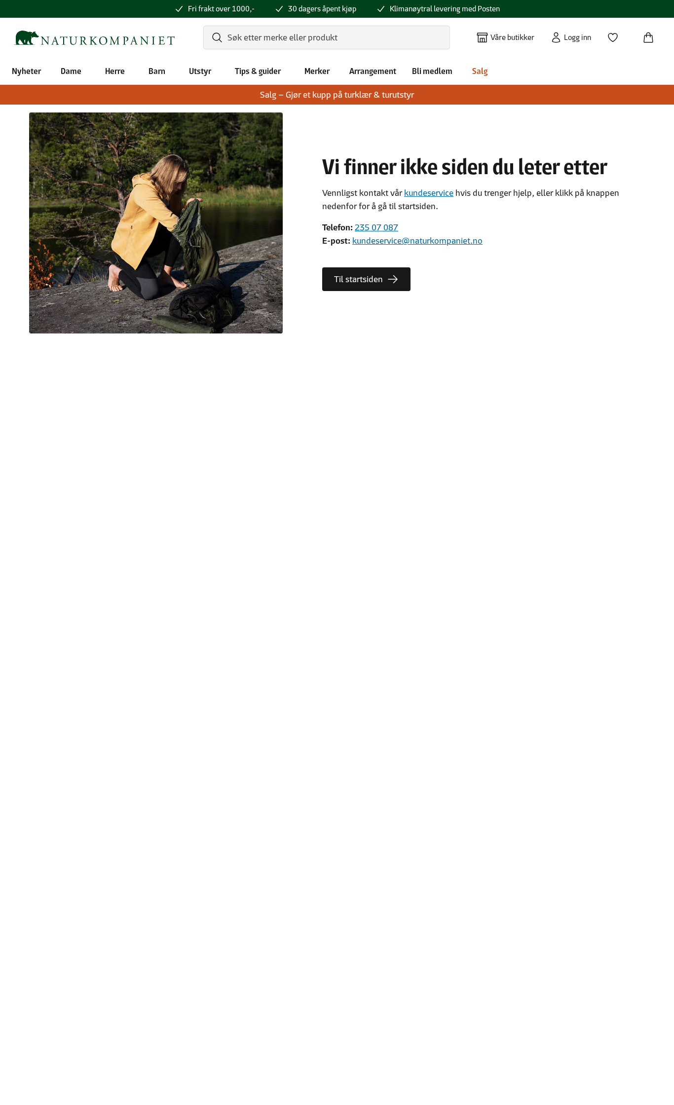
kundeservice (428, 192)
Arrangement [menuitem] (372, 71)
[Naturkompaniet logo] (94, 38)
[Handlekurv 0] (652, 34)
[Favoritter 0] (617, 34)
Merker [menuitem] (317, 71)
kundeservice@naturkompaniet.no (417, 240)
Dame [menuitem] (71, 71)
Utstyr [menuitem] (200, 71)
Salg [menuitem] (479, 71)
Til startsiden (358, 279)
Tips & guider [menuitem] (258, 71)
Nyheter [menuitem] (26, 71)
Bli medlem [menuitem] (432, 71)
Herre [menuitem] (115, 71)
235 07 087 (376, 227)
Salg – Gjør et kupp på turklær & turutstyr (337, 94)
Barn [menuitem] (157, 71)
